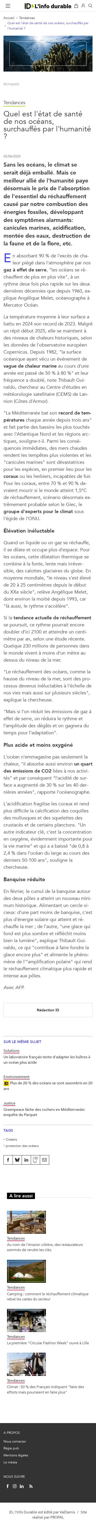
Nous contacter (14, 1441)
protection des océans (22, 1146)
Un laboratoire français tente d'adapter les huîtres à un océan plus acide (46, 1060)
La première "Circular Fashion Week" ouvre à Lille (48, 1342)
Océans (11, 1139)
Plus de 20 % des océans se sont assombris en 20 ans (48, 1086)
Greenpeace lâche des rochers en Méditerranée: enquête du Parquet (44, 1112)
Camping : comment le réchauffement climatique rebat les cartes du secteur (48, 1296)
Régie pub (11, 1448)
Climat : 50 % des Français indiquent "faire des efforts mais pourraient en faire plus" (45, 1389)
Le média (10, 1462)
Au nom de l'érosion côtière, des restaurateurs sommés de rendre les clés (45, 1247)
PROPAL (57, 1517)
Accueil (8, 18)
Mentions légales (15, 1455)
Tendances (27, 18)
